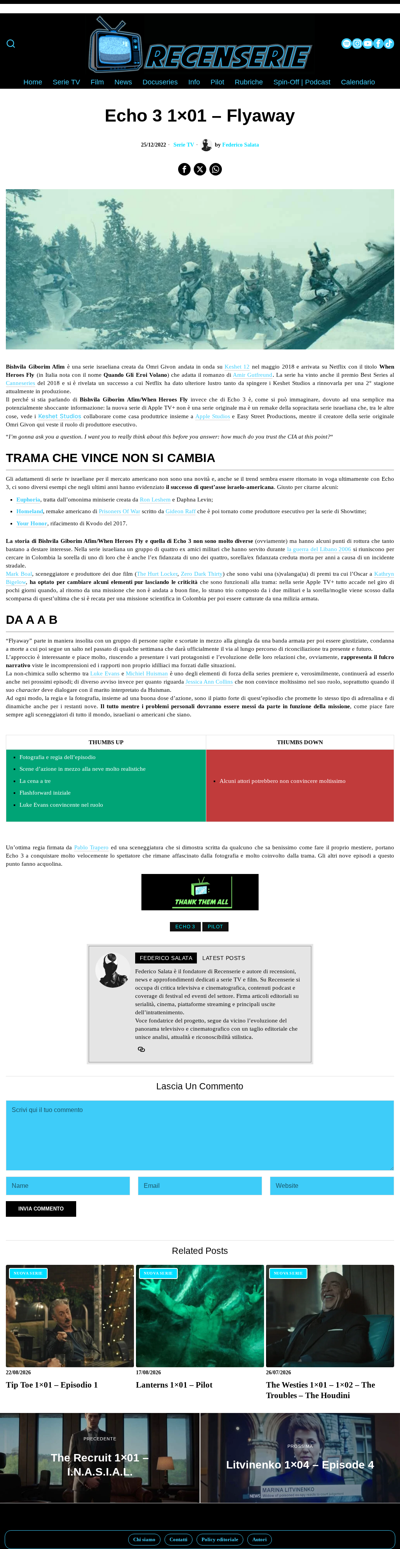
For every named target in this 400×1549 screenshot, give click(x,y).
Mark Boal (19, 574)
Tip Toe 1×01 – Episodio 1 (52, 1385)
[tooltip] (346, 43)
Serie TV (183, 145)
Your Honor (31, 523)
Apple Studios (212, 416)
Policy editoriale (220, 1539)
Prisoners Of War (119, 511)
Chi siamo (144, 1539)
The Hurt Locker (157, 574)
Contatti (179, 1539)
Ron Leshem (155, 499)
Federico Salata (240, 145)
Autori (259, 1539)
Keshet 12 (237, 367)
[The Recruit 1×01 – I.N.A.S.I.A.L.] (100, 1458)
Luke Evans (105, 673)
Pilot (215, 926)
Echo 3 (185, 926)
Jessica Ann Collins (209, 682)
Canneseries (20, 383)
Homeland (29, 511)
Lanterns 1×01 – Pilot (174, 1385)
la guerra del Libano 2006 (319, 549)
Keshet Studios (59, 416)
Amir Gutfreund (252, 375)
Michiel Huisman (147, 673)
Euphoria (28, 499)
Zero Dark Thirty (202, 574)
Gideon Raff (181, 511)
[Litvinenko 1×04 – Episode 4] (300, 1458)
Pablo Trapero (91, 847)
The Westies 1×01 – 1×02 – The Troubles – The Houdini (320, 1390)
